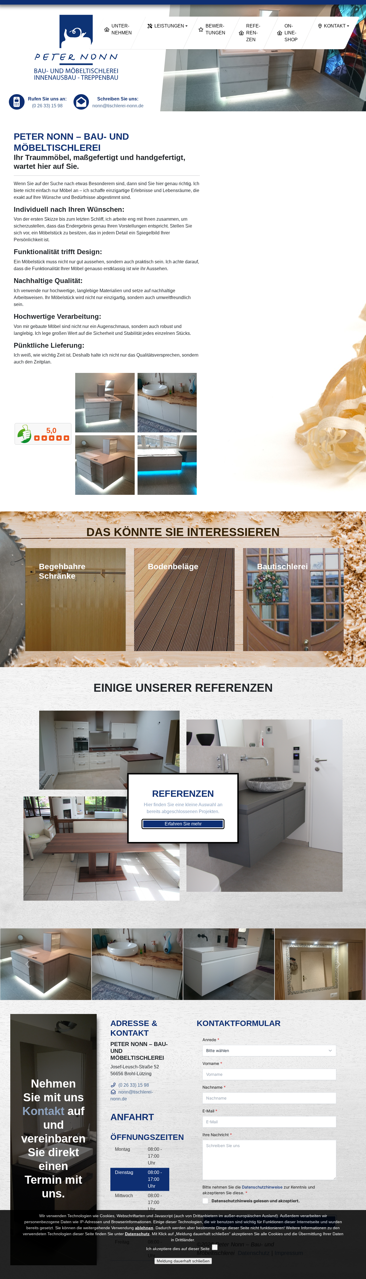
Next (345, 596)
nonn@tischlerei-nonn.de (118, 105)
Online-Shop (291, 32)
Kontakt (335, 25)
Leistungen (169, 25)
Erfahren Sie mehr (183, 823)
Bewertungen (215, 29)
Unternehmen (122, 29)
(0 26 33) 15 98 (47, 105)
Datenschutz (137, 1233)
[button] (27, 964)
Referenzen (253, 32)
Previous (20, 596)
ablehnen (144, 1227)
